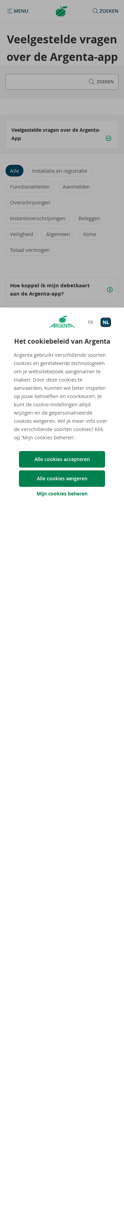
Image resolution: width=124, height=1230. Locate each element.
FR (90, 322)
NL (106, 322)
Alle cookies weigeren (62, 478)
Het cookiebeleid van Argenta (62, 341)
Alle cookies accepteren (62, 459)
